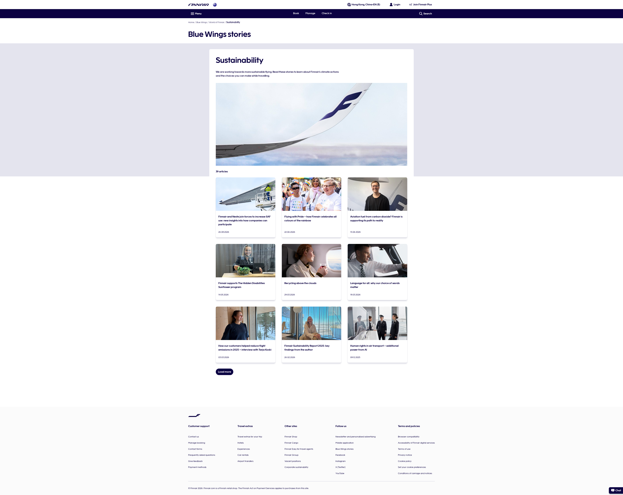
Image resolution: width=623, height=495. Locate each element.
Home (191, 22)
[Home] (198, 5)
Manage (310, 13)
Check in (327, 13)
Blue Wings (201, 22)
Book (296, 13)
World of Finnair (216, 22)
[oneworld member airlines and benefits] (215, 5)
